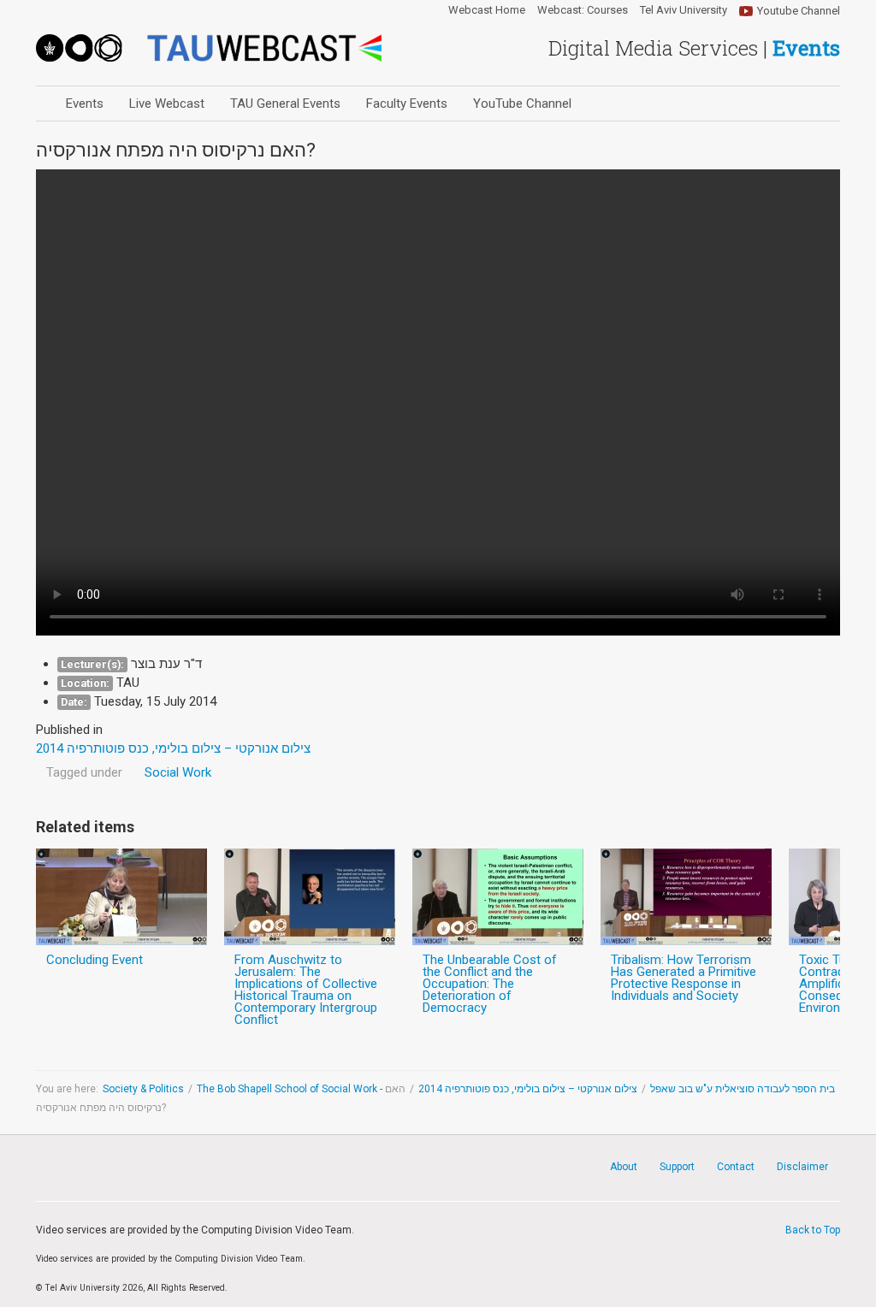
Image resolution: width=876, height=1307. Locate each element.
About (623, 1167)
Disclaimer (802, 1167)
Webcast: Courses (582, 10)
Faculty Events (406, 103)
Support (677, 1167)
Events (85, 103)
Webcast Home (486, 10)
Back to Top (812, 1230)
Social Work (178, 772)
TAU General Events (285, 103)
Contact (736, 1167)
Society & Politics (143, 1089)
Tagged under (84, 772)
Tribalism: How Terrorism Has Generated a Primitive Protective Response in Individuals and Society (683, 977)
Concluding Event (94, 959)
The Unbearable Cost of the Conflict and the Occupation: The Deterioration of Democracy (490, 983)
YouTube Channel (522, 103)
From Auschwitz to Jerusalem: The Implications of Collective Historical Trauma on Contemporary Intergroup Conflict (305, 989)
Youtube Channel (798, 10)
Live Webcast (166, 103)
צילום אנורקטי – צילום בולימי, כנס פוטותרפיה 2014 (527, 1089)
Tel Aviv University (683, 10)
